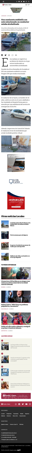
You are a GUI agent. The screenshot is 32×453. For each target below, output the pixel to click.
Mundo (3, 287)
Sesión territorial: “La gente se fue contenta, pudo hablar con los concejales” (20, 359)
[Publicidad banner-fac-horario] (16, 396)
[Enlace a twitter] (21, 1)
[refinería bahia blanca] (5, 224)
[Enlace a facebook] (19, 1)
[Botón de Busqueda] (29, 1)
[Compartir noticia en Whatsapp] (9, 55)
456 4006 (14, 437)
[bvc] (5, 256)
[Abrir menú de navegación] (3, 2)
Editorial (3, 415)
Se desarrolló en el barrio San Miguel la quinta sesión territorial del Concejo (20, 346)
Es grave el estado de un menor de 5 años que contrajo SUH (20, 245)
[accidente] (16, 41)
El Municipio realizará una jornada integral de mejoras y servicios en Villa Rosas (20, 372)
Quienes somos (4, 424)
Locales (3, 15)
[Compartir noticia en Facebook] (2, 55)
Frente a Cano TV (14, 424)
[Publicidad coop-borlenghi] (16, 11)
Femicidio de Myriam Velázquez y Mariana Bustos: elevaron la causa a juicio (20, 385)
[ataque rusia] (16, 273)
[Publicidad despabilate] (16, 200)
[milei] (16, 297)
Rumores (9, 415)
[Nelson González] (5, 359)
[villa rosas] (5, 372)
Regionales (9, 413)
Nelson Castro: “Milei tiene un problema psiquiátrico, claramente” (14, 305)
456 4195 (9, 437)
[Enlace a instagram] (26, 1)
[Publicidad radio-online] (16, 163)
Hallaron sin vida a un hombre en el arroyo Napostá (20, 256)
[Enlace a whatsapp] (16, 1)
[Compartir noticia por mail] (16, 55)
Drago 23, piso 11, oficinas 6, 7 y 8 (9, 439)
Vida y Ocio (15, 415)
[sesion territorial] (5, 346)
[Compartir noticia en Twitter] (5, 55)
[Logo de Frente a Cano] (6, 5)
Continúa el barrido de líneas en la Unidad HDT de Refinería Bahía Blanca (20, 224)
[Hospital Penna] (5, 246)
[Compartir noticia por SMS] (12, 55)
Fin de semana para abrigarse (19, 235)
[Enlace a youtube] (23, 1)
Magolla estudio (13, 450)
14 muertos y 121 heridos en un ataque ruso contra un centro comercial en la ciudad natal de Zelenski (15, 282)
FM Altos (21, 424)
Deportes (4, 330)
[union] (16, 318)
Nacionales (4, 309)
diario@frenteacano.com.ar (8, 435)
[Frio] (5, 235)
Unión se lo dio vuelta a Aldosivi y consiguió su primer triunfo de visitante (15, 327)
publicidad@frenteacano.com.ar (9, 433)
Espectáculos (23, 415)
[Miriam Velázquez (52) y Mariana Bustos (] (5, 385)
